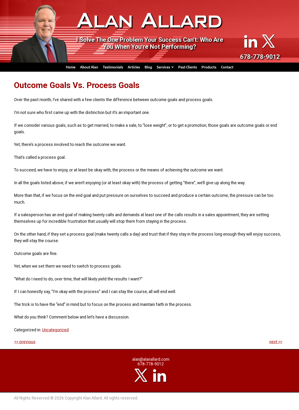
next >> (275, 341)
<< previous (25, 341)
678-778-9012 (260, 56)
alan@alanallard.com (150, 359)
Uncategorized (55, 330)
